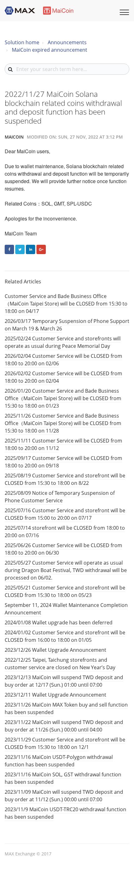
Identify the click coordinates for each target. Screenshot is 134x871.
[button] (123, 11)
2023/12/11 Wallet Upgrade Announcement (55, 694)
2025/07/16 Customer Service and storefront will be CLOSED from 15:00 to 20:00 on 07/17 (65, 514)
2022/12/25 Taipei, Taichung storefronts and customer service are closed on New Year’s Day (60, 663)
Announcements (67, 42)
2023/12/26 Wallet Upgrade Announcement (55, 649)
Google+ (41, 249)
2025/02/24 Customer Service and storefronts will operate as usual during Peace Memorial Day (63, 342)
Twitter (20, 249)
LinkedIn (30, 249)
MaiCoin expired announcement (49, 49)
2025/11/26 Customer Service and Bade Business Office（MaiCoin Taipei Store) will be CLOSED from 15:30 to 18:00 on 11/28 (63, 423)
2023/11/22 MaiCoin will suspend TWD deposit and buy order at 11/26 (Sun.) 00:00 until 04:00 (64, 726)
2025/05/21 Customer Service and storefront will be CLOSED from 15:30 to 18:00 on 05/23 (65, 591)
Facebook (9, 249)
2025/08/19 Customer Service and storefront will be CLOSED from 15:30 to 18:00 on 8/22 (65, 479)
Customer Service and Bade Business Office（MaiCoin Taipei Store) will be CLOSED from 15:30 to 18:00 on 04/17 (66, 304)
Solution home (22, 42)
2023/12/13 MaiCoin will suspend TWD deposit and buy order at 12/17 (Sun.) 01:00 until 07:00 (64, 681)
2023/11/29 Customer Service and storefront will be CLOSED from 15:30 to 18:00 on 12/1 (65, 743)
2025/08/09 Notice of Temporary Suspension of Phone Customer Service (60, 497)
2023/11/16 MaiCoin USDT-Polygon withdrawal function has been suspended (59, 761)
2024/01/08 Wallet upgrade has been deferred (58, 622)
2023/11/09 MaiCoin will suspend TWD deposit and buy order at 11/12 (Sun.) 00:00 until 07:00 (64, 795)
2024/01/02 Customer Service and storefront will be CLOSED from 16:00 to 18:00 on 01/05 (65, 636)
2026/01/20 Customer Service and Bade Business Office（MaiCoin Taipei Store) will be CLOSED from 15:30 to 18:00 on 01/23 (63, 398)
